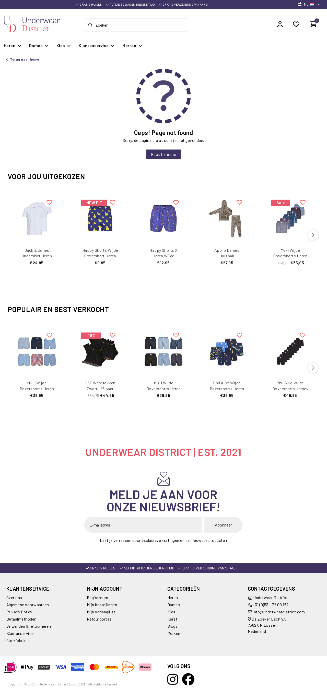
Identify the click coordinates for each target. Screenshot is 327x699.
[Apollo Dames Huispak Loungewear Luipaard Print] (227, 217)
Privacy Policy (19, 611)
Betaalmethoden (21, 618)
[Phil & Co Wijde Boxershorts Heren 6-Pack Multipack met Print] (227, 350)
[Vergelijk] (301, 4)
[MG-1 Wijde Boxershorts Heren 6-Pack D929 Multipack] (163, 350)
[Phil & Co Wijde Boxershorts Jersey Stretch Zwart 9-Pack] (290, 350)
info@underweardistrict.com (279, 611)
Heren (172, 597)
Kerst (172, 618)
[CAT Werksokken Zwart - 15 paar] (100, 350)
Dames (173, 604)
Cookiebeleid (18, 640)
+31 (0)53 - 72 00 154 (270, 604)
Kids (171, 611)
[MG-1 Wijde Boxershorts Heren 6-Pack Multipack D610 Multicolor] (290, 217)
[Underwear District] (32, 23)
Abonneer (223, 524)
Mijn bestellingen (102, 604)
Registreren (97, 597)
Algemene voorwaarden (27, 604)
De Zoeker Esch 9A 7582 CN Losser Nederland (267, 625)
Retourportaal (99, 618)
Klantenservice (20, 633)
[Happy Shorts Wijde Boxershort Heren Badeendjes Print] (100, 217)
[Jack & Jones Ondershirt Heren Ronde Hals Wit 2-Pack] (37, 217)
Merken (173, 633)
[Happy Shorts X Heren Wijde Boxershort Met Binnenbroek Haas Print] (163, 217)
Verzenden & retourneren (28, 626)
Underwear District (270, 597)
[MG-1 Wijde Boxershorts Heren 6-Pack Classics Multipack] (37, 350)
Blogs (172, 626)
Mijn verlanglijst (101, 611)
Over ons (14, 597)
